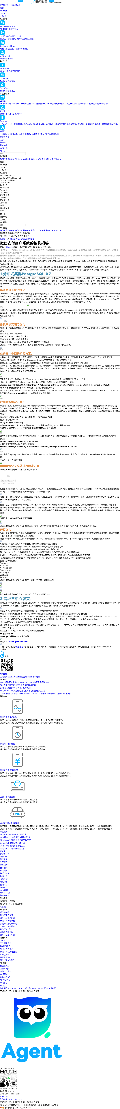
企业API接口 (5, 968)
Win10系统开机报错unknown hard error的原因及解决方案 (24, 682)
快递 (43, 159)
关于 (2, 139)
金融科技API (5, 977)
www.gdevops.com (18, 641)
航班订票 (49, 159)
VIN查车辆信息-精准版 (9, 823)
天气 (39, 159)
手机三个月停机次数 (8, 717)
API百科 (3, 151)
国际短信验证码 (6, 932)
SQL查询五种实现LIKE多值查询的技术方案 (18, 685)
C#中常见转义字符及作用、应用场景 (15, 688)
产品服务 (4, 831)
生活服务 (4, 676)
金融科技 (20, 676)
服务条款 (4, 879)
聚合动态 (4, 145)
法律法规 (4, 876)
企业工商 (12, 676)
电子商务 (36, 676)
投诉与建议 (4, 873)
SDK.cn (9, 247)
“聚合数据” (19, 647)
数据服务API (5, 966)
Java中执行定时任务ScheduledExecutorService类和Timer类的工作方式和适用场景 (35, 693)
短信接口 (4, 985)
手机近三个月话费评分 (9, 770)
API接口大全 (5, 980)
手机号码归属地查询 (8, 952)
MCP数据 (4, 890)
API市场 (3, 10)
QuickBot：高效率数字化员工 (12, 846)
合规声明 (4, 884)
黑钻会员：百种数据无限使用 (12, 848)
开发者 (3, 851)
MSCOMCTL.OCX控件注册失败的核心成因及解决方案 (22, 691)
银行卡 (34, 159)
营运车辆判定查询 (7, 797)
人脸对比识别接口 (7, 926)
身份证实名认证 (6, 915)
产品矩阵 (4, 16)
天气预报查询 (5, 943)
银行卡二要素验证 (7, 935)
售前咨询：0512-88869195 (12, 1099)
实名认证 (58, 159)
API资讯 (3, 983)
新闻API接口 (5, 946)
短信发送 (4, 159)
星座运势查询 (5, 954)
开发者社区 (4, 854)
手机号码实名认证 (7, 921)
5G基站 (11, 159)
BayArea (3, 856)
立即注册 (4, 1096)
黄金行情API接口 (7, 960)
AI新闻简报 (25, 159)
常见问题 (4, 870)
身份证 (18, 159)
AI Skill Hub (5, 893)
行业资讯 (4, 239)
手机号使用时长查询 (8, 923)
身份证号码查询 (6, 949)
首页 (2, 8)
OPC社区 (4, 13)
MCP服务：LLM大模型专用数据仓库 (15, 837)
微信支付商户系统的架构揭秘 (22, 239)
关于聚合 (4, 142)
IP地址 (2, 940)
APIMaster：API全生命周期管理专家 (15, 840)
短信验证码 (4, 912)
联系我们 (4, 907)
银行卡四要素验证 (7, 918)
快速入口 (4, 887)
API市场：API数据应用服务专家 (13, 834)
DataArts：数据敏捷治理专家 (12, 843)
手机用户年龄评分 (7, 744)
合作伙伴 (4, 148)
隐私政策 (4, 882)
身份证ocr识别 (6, 929)
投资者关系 (4, 137)
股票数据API (5, 957)
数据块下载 (4, 895)
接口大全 (28, 676)
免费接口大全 (5, 971)
